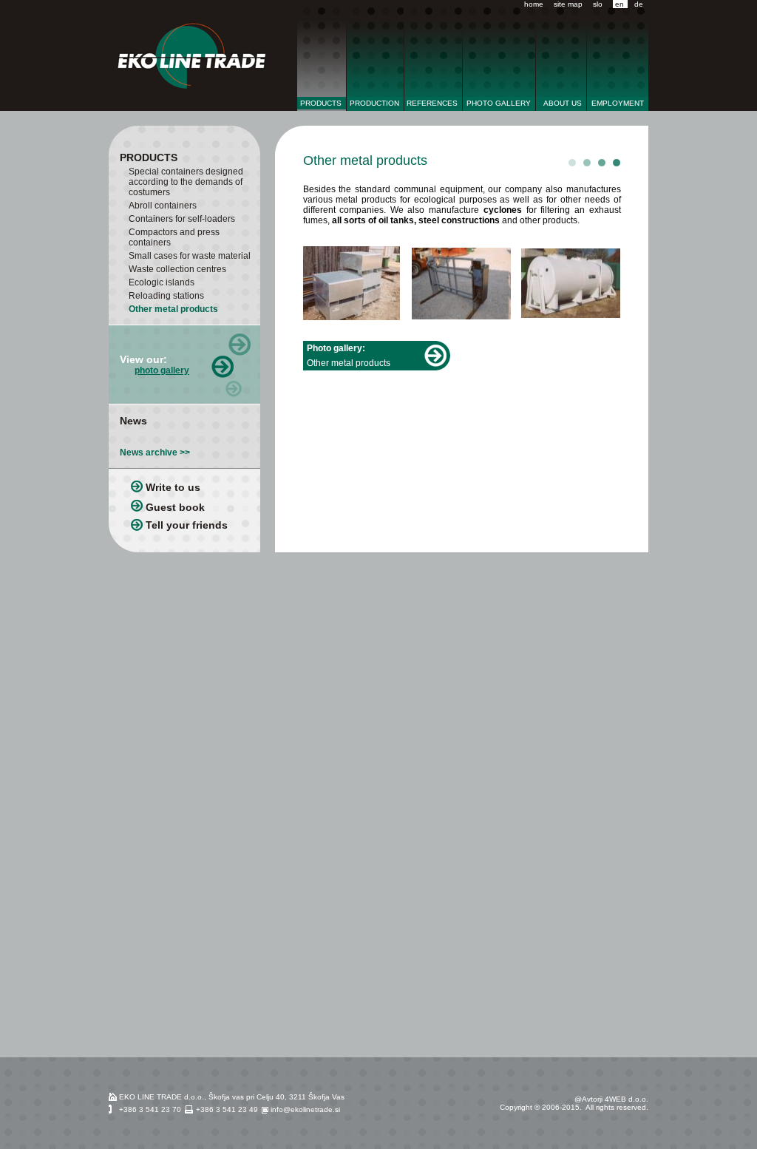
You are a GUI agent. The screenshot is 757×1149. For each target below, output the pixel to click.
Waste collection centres (177, 269)
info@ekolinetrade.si (305, 1109)
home (533, 4)
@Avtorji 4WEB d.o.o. (611, 1099)
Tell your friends (187, 525)
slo (597, 4)
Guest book (175, 507)
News (133, 421)
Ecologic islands (161, 282)
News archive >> (155, 452)
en (618, 4)
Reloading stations (166, 296)
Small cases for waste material (190, 256)
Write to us (173, 487)
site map (568, 4)
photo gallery (162, 370)
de (638, 4)
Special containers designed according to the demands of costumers (186, 181)
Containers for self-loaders (182, 219)
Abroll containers (163, 205)
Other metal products (173, 309)
